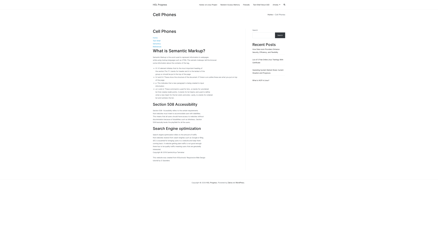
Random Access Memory (230, 5)
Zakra (230, 183)
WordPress (240, 183)
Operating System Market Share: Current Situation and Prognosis (267, 71)
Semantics (157, 44)
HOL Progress (160, 4)
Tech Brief (156, 41)
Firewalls (246, 5)
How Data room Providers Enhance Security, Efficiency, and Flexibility (265, 50)
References (157, 47)
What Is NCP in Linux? (260, 80)
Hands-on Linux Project (208, 5)
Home (155, 38)
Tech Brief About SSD (261, 5)
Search (255, 30)
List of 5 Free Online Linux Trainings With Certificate (267, 61)
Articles (275, 5)
